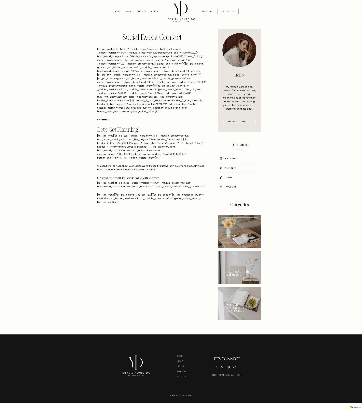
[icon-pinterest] (223, 367)
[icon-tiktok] (235, 367)
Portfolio (207, 11)
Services (141, 11)
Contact (156, 11)
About (129, 11)
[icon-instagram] (229, 367)
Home (117, 11)
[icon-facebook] (217, 367)
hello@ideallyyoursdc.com (141, 178)
